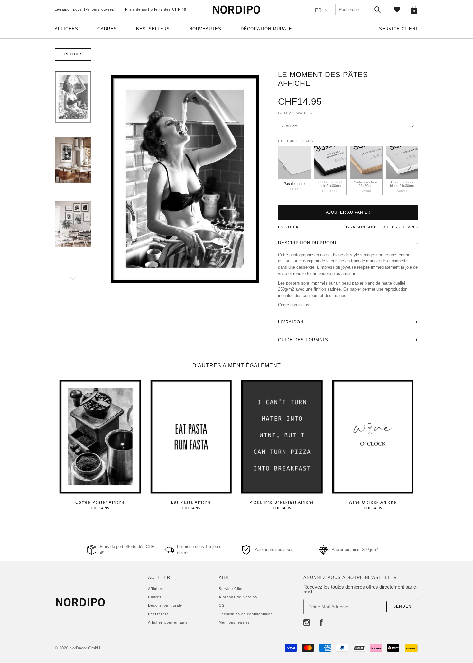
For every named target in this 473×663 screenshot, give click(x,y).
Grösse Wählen (295, 113)
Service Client (398, 28)
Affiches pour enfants (168, 622)
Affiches (66, 28)
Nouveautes (205, 28)
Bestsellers (153, 28)
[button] (73, 80)
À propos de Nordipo (238, 597)
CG (222, 605)
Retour (72, 54)
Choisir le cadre (297, 141)
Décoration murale (266, 28)
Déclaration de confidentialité (246, 614)
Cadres (107, 28)
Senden (402, 606)
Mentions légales (234, 622)
